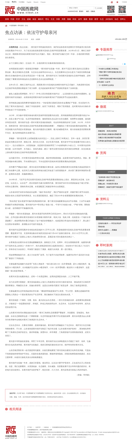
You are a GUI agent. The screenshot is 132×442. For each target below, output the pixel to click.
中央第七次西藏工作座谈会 (108, 69)
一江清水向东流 (104, 233)
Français (43, 2)
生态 (102, 19)
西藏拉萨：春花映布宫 (106, 180)
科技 (74, 19)
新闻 (7, 19)
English (29, 2)
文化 (23, 19)
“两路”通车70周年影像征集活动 (110, 72)
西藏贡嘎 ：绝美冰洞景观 (107, 131)
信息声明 (37, 427)
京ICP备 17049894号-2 (63, 437)
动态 (116, 19)
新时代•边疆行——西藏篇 (107, 230)
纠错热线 (46, 427)
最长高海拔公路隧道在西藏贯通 (109, 134)
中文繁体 (21, 2)
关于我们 (29, 427)
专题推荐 (106, 49)
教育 (96, 19)
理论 (47, 19)
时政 (12, 19)
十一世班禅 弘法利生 (106, 85)
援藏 (29, 19)
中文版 (7, 2)
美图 (63, 19)
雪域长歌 (101, 227)
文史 (52, 19)
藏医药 (41, 19)
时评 (18, 19)
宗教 (58, 19)
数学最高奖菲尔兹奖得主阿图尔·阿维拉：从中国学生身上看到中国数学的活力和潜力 (111, 255)
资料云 (123, 19)
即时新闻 (21, 25)
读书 (80, 19)
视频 (69, 19)
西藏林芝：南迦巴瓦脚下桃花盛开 (110, 187)
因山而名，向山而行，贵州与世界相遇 (111, 265)
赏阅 (103, 152)
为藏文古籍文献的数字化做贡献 (109, 137)
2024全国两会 (104, 75)
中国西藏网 (12, 25)
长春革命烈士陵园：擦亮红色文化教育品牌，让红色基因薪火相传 (111, 252)
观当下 (111, 126)
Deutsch (36, 2)
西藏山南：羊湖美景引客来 (108, 184)
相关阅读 (15, 409)
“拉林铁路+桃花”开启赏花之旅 (109, 177)
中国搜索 (124, 2)
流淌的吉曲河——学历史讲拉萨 (109, 223)
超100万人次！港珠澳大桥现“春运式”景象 (111, 262)
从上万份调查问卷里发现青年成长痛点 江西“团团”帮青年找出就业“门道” (111, 258)
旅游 (34, 19)
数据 (91, 19)
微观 (85, 19)
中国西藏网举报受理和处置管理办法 (62, 427)
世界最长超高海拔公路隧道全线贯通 (111, 141)
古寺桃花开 (111, 172)
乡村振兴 (109, 19)
